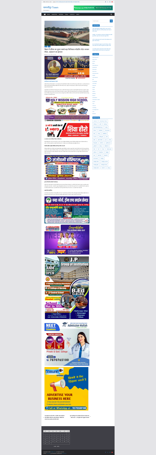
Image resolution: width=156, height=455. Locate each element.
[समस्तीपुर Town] (44, 14)
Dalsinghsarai (95, 65)
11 (52, 437)
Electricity (94, 71)
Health (93, 75)
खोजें (111, 21)
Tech (93, 103)
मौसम (94, 149)
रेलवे (98, 149)
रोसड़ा (103, 149)
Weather (94, 113)
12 (56, 437)
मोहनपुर (100, 146)
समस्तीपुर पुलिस (95, 164)
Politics (93, 91)
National (61, 14)
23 (45, 441)
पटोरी (106, 136)
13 (60, 437)
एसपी (100, 124)
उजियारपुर (95, 124)
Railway (94, 93)
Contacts (72, 14)
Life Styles (94, 83)
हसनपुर (109, 167)
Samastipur (54, 14)
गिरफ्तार (94, 130)
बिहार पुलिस (95, 142)
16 (45, 439)
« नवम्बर (54, 446)
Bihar (48, 14)
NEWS (49, 46)
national (95, 121)
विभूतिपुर (107, 152)
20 (60, 439)
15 (68, 437)
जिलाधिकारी (100, 130)
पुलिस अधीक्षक (100, 139)
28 (64, 441)
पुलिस (94, 139)
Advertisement (95, 57)
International (95, 77)
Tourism (94, 105)
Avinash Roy (54, 54)
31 (49, 443)
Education (94, 69)
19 (56, 439)
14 (64, 437)
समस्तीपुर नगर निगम (105, 161)
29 (68, 441)
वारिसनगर (94, 152)
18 (52, 439)
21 (64, 439)
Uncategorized (95, 109)
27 (60, 441)
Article (93, 61)
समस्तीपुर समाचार (96, 167)
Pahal (66, 14)
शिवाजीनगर (106, 155)
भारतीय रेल (101, 142)
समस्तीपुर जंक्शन (96, 161)
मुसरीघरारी (95, 146)
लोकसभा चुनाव (109, 149)
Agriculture (94, 59)
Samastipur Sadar (96, 99)
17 (49, 439)
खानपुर (106, 127)
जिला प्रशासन (107, 130)
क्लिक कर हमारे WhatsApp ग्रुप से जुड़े (103, 7)
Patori (93, 89)
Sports (93, 101)
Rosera (93, 95)
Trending (94, 107)
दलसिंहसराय (105, 133)
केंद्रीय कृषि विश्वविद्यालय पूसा (97, 127)
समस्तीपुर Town (50, 7)
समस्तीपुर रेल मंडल (104, 164)
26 (56, 441)
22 (68, 439)
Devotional (94, 67)
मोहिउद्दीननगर (107, 146)
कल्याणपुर (105, 124)
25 (52, 441)
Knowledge (94, 81)
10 (49, 437)
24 (49, 441)
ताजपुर (99, 133)
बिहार (110, 139)
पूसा (105, 139)
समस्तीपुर (102, 158)
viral (93, 111)
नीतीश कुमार (101, 136)
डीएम (94, 133)
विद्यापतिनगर (101, 152)
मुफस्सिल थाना (108, 142)
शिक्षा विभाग (99, 155)
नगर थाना (94, 136)
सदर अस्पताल (95, 158)
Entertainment (95, 73)
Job (93, 79)
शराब (94, 155)
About (77, 14)
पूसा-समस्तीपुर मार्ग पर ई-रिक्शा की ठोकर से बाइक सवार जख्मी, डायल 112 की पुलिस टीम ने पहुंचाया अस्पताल (79, 416)
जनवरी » (58, 446)
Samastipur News (103, 121)
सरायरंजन (103, 167)
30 (45, 443)
